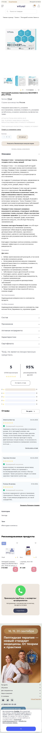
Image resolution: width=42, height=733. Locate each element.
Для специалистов (7, 690)
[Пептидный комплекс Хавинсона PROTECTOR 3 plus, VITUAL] (10, 551)
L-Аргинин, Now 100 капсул (26, 562)
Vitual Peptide (13, 1)
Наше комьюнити (6, 693)
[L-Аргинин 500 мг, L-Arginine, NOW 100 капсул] (28, 551)
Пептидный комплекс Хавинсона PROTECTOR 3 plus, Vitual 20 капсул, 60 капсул (10, 564)
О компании (5, 696)
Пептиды (4, 515)
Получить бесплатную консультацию (20, 143)
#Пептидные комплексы (9, 525)
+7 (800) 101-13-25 (8, 704)
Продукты (4, 684)
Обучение (4, 687)
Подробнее (20, 610)
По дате (29, 411)
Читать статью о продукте (20, 149)
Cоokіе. (17, 711)
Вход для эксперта (35, 1)
